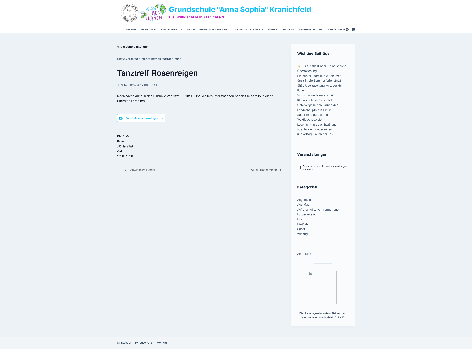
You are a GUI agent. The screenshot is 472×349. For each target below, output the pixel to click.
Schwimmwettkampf (141, 170)
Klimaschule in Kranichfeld (315, 100)
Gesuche (288, 29)
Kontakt (273, 29)
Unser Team (148, 29)
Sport (301, 229)
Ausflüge (303, 204)
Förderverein (306, 214)
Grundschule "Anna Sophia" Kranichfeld (240, 9)
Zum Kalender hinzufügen (142, 118)
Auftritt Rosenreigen (264, 170)
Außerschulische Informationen (318, 209)
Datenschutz (143, 342)
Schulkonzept (169, 29)
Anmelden (304, 254)
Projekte (303, 224)
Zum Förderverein (338, 29)
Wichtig (302, 234)
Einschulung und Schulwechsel (207, 29)
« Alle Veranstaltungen (133, 46)
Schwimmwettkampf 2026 (315, 95)
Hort (300, 219)
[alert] (322, 168)
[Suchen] (347, 29)
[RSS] (353, 29)
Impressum (124, 342)
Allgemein (304, 200)
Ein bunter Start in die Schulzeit (319, 76)
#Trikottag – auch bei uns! (315, 134)
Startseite (129, 29)
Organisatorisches (247, 29)
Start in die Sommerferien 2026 (319, 80)
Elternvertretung (310, 29)
